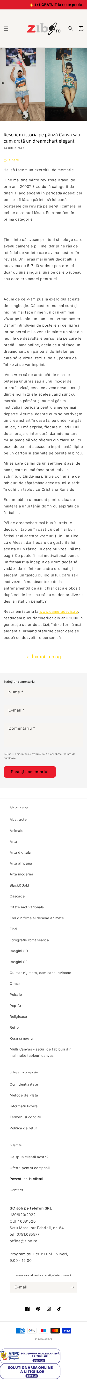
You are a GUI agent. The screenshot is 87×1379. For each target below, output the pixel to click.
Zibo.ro (48, 1339)
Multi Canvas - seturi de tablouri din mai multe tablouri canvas (40, 1052)
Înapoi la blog (46, 656)
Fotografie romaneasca (29, 940)
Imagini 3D (19, 951)
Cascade (17, 896)
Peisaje (16, 994)
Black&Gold (19, 885)
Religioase (18, 1016)
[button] (6, 28)
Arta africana (21, 863)
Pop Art (16, 1006)
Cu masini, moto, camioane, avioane (40, 973)
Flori (13, 929)
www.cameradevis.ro (58, 611)
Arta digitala (20, 852)
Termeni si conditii (25, 1117)
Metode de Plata (24, 1095)
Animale (16, 830)
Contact (16, 1190)
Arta (13, 841)
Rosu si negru (21, 1038)
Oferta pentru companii (30, 1168)
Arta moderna (21, 874)
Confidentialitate (24, 1084)
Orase (15, 983)
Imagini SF (19, 962)
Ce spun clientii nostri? (29, 1157)
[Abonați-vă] (72, 1287)
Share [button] (14, 160)
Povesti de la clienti (26, 1179)
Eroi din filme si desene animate (37, 918)
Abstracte (18, 819)
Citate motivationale (27, 907)
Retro (14, 1027)
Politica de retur (23, 1128)
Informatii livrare (24, 1106)
